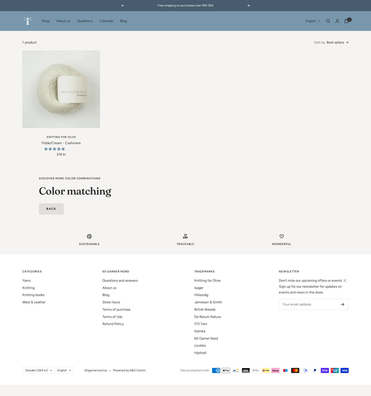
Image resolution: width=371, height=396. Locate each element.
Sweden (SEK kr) (36, 370)
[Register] (342, 304)
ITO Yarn (200, 324)
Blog (123, 21)
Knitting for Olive (61, 137)
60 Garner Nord (206, 338)
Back (51, 209)
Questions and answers (120, 280)
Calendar (106, 21)
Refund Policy (113, 324)
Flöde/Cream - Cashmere (61, 143)
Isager (198, 288)
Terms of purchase (116, 309)
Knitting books (33, 295)
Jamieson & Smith (208, 302)
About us (63, 21)
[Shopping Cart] (346, 21)
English (311, 21)
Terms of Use (112, 317)
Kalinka (199, 331)
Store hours (111, 302)
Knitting (28, 288)
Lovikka (200, 345)
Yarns (26, 280)
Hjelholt (200, 353)
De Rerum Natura (207, 317)
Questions (85, 21)
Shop (46, 21)
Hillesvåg (201, 295)
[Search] (328, 21)
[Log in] (337, 21)
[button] (55, 149)
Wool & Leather (34, 302)
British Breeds (204, 309)
